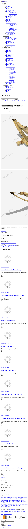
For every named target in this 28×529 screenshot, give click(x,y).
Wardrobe (10, 500)
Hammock (14, 243)
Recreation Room (10, 64)
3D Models (6, 5)
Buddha (10, 504)
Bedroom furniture (17, 497)
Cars (7, 500)
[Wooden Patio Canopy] (8, 342)
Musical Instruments (10, 21)
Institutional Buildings (11, 45)
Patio (7, 90)
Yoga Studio (12, 81)
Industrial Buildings (10, 42)
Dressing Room (9, 54)
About (2, 511)
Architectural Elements (11, 38)
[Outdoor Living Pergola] (8, 316)
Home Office (9, 55)
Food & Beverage (10, 10)
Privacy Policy (13, 511)
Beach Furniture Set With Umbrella (11, 394)
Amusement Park (13, 24)
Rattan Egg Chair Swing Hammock (9, 245)
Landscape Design (7, 85)
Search (16, 99)
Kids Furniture (12, 15)
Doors (13, 501)
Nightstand (4, 504)
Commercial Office (10, 82)
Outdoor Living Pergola (8, 320)
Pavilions (5, 505)
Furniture (8, 11)
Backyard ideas (14, 505)
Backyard (8, 89)
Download (3, 231)
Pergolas (9, 505)
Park (7, 91)
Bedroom (8, 51)
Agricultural (9, 37)
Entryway (8, 65)
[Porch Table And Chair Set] (8, 366)
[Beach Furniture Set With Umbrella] (8, 390)
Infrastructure (9, 43)
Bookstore (11, 69)
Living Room (9, 61)
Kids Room (9, 63)
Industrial (8, 17)
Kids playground (16, 500)
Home (4, 3)
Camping (11, 25)
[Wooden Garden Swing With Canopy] (8, 464)
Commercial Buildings (11, 39)
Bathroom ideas (8, 501)
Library (11, 78)
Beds (2, 497)
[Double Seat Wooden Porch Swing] (8, 265)
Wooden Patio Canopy (7, 346)
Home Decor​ (9, 16)
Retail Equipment (10, 32)
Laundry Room (9, 60)
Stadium (16, 501)
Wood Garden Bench (7, 444)
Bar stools (20, 501)
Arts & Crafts (9, 7)
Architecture (6, 36)
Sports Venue (9, 46)
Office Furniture (13, 12)
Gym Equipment (13, 27)
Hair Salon (11, 76)
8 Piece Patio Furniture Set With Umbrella (13, 418)
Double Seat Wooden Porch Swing (11, 270)
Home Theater (9, 58)
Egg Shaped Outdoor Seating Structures (12, 295)
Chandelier (7, 506)
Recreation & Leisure (11, 23)
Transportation (9, 34)
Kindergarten (12, 77)
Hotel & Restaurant (10, 83)
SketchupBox (4, 1)
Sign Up (9, 525)
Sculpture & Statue (10, 33)
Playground (11, 28)
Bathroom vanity (6, 499)
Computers (22, 504)
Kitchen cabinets (6, 497)
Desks (11, 497)
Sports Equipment (13, 29)
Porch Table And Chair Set (9, 370)
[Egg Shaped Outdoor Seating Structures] (8, 291)
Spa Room (11, 80)
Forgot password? (5, 527)
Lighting (8, 19)
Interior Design (6, 47)
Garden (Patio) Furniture (6, 243)
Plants (7, 86)
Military (8, 20)
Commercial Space (10, 67)
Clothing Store (12, 72)
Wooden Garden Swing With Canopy (12, 468)
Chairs (23, 497)
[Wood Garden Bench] (8, 439)
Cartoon (14, 504)
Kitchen (8, 59)
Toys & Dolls (12, 30)
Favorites (3, 477)
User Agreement (21, 511)
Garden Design (9, 87)
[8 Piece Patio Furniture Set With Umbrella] (8, 414)
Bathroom (8, 50)
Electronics (8, 8)
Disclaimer (6, 511)
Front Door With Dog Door (7, 246)
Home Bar (8, 56)
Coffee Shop (12, 71)
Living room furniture (15, 499)
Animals (8, 6)
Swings (18, 504)
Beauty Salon (12, 68)
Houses (4, 500)
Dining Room (9, 52)
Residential (8, 41)
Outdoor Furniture (13, 14)
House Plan (9, 49)
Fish (8, 504)
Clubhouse (11, 73)
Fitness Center (12, 74)
